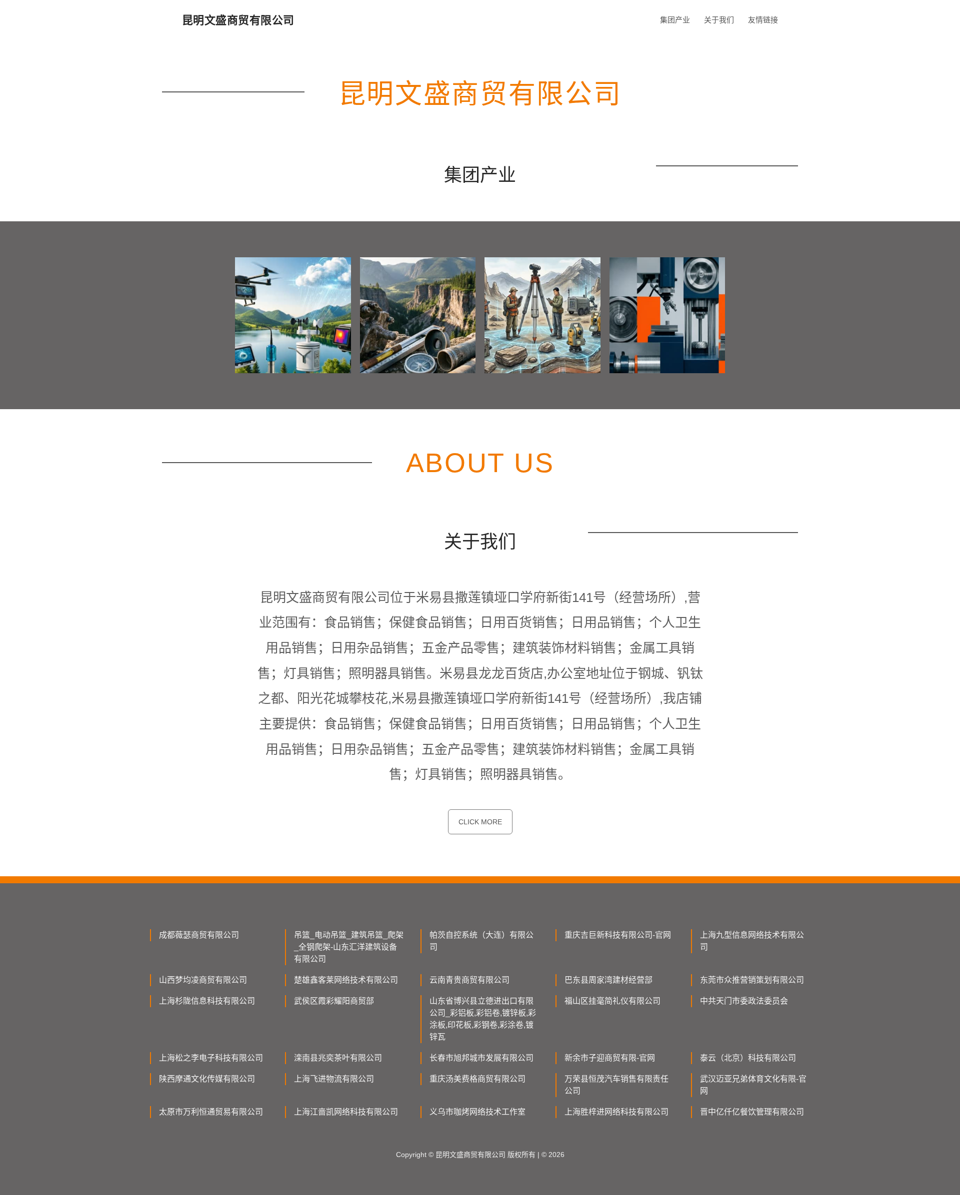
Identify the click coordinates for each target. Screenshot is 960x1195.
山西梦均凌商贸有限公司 (203, 980)
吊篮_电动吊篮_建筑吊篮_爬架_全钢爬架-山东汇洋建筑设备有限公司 (349, 947)
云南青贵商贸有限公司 (470, 980)
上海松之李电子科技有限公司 (211, 1058)
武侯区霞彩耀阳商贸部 (334, 1001)
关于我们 (719, 19)
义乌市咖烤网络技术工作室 (478, 1112)
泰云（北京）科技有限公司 (748, 1058)
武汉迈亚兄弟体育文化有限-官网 (753, 1085)
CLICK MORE (480, 822)
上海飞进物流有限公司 (334, 1079)
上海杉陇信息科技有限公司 (207, 1001)
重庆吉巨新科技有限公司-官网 (617, 935)
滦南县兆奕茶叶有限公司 (338, 1058)
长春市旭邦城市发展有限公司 (482, 1058)
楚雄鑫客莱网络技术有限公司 (346, 980)
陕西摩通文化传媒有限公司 (207, 1079)
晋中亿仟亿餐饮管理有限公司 (752, 1112)
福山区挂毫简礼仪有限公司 (612, 1001)
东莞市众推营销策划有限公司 (752, 980)
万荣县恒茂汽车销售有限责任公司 (616, 1085)
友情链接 (763, 19)
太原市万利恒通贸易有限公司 (211, 1112)
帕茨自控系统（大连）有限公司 (482, 941)
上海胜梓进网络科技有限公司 (616, 1112)
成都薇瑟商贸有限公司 (199, 935)
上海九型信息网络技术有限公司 (752, 941)
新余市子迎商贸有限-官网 (609, 1058)
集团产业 (675, 19)
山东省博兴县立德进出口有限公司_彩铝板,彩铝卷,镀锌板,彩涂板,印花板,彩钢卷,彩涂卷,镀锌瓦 (483, 1019)
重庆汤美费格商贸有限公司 (478, 1079)
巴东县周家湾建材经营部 (608, 980)
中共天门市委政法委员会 (744, 1001)
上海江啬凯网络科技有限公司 (346, 1112)
